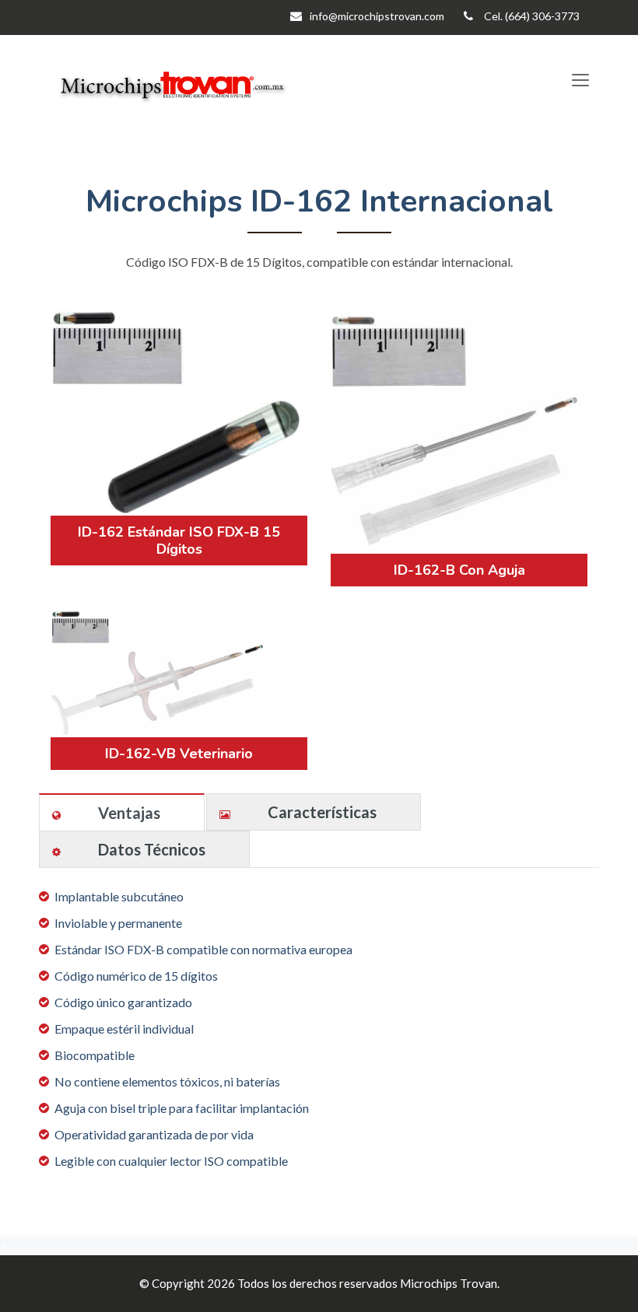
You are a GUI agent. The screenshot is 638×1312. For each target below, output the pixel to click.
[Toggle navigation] (579, 81)
